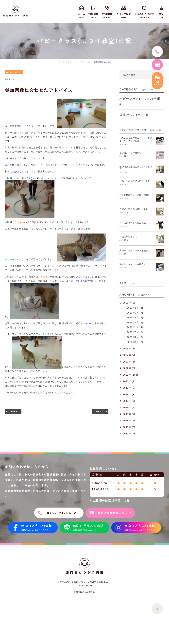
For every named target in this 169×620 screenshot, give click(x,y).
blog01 (14, 72)
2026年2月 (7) (135, 337)
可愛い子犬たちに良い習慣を (134, 209)
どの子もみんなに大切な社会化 (134, 181)
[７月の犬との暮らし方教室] (160, 225)
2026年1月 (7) (135, 342)
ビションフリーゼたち (131, 152)
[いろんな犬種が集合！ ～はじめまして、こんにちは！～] (160, 141)
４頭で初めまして (128, 236)
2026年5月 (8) (135, 322)
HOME (61, 62)
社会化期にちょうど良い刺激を (135, 195)
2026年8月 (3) (135, 307)
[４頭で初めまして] (160, 239)
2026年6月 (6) (135, 317)
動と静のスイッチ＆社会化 (132, 264)
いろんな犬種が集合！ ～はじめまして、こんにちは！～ (135, 139)
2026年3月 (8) (135, 332)
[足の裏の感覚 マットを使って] (160, 253)
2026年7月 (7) (135, 312)
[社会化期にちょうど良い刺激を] (160, 198)
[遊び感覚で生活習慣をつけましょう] (160, 169)
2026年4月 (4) (135, 327)
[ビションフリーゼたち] (160, 155)
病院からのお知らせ (134, 115)
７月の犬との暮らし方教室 (132, 222)
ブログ (69, 62)
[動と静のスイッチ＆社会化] (160, 267)
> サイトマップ (84, 586)
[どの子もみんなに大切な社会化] (160, 184)
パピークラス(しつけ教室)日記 (87, 62)
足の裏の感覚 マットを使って (134, 250)
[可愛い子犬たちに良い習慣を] (160, 211)
